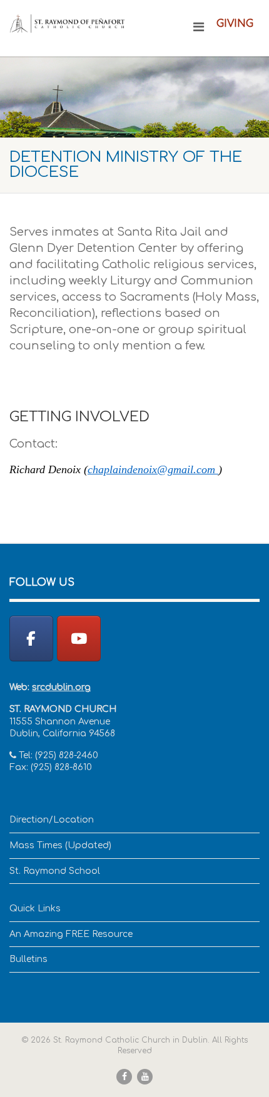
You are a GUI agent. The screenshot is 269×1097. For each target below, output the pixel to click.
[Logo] (67, 23)
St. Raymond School (54, 871)
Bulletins (28, 959)
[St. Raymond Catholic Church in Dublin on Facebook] (31, 638)
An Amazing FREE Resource (71, 934)
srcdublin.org (61, 687)
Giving (234, 24)
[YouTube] (79, 638)
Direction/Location (51, 819)
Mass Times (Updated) (60, 845)
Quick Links (35, 908)
